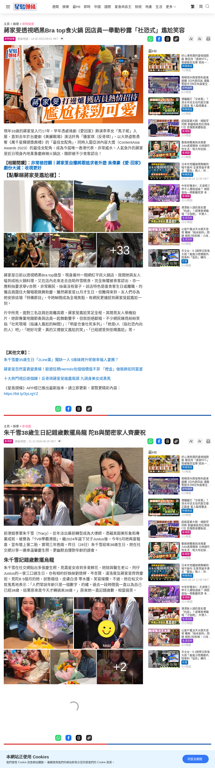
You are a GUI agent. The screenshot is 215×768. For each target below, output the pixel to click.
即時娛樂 (28, 24)
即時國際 (187, 88)
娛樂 (16, 24)
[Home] (25, 6)
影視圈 (186, 131)
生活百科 (187, 218)
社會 (184, 261)
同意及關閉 (194, 759)
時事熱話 (187, 66)
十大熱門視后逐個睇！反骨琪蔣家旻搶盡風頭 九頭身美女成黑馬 (57, 379)
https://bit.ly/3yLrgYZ (21, 394)
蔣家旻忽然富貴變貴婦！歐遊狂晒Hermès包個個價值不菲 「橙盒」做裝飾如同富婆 (73, 369)
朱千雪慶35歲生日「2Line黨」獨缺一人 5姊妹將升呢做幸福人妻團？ (61, 360)
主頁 (7, 24)
